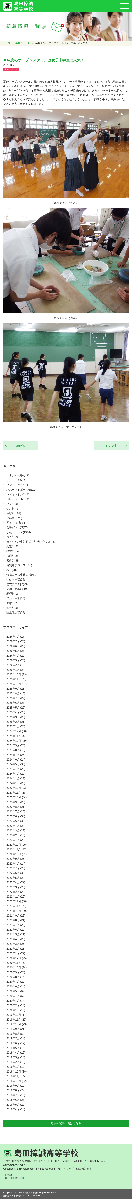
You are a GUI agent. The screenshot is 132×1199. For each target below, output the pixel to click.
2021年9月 (15, 915)
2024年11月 (16, 735)
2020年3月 (15, 1000)
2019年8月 (15, 1033)
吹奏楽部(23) (14, 518)
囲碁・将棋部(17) (17, 522)
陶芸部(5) (12, 607)
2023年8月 (15, 806)
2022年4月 (15, 882)
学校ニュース (22, 43)
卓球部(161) (13, 513)
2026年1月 (15, 669)
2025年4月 (15, 712)
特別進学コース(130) (19, 565)
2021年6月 (15, 929)
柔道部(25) (12, 546)
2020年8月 (15, 977)
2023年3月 (15, 830)
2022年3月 (15, 887)
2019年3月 (15, 1057)
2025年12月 (16, 674)
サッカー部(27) (15, 480)
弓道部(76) (12, 536)
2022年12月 (16, 844)
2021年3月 (15, 943)
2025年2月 (15, 721)
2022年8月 (15, 863)
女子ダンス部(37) (17, 527)
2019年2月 (15, 1062)
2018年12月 (16, 1071)
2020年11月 (16, 962)
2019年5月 (15, 1047)
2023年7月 (15, 811)
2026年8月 (15, 636)
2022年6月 (15, 872)
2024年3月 (15, 773)
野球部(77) (12, 603)
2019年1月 (15, 1066)
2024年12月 (16, 731)
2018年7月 (15, 1095)
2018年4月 (15, 1109)
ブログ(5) (12, 503)
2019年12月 (16, 1014)
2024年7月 (15, 754)
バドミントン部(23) (18, 494)
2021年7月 (15, 925)
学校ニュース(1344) (18, 532)
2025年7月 (15, 698)
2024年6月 (15, 759)
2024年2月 (15, 778)
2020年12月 (16, 958)
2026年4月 (15, 655)
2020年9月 (15, 972)
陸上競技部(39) (15, 612)
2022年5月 (15, 877)
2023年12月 (16, 787)
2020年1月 (15, 1010)
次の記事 (20, 445)
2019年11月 (16, 1019)
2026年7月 (15, 641)
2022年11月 (16, 849)
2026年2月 (15, 665)
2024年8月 (15, 750)
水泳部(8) (12, 555)
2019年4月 (15, 1052)
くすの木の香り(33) (18, 475)
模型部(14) (12, 551)
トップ (6, 43)
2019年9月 (15, 1028)
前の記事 (113, 445)
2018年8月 (15, 1090)
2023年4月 (15, 825)
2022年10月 (16, 854)
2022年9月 (15, 858)
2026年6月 (15, 646)
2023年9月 (15, 802)
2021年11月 (16, 906)
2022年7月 (15, 868)
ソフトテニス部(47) (18, 485)
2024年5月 (15, 764)
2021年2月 (15, 948)
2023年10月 (16, 797)
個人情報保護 (84, 1168)
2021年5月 (15, 934)
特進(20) (11, 570)
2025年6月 (15, 702)
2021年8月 (15, 920)
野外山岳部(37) (15, 598)
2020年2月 (15, 1005)
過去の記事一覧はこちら (66, 1123)
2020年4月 (15, 996)
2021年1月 (15, 953)
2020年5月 (15, 991)
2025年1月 (15, 726)
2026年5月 (15, 650)
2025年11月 (16, 679)
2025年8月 (15, 693)
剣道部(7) (12, 508)
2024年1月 (15, 783)
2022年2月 (15, 891)
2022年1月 (15, 896)
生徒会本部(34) (15, 579)
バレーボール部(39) (18, 499)
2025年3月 (15, 717)
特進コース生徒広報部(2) (21, 574)
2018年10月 (16, 1081)
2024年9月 (15, 745)
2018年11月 (16, 1076)
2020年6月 (15, 986)
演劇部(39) (12, 560)
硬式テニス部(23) (17, 584)
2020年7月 (15, 981)
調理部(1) (12, 593)
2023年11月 (16, 792)
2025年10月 (16, 684)
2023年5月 (15, 821)
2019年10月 (16, 1024)
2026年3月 (15, 660)
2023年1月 (15, 840)
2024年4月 (15, 769)
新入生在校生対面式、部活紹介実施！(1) (31, 541)
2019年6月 (15, 1043)
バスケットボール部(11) (21, 489)
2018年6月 (15, 1099)
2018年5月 (15, 1104)
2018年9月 (15, 1085)
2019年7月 (15, 1038)
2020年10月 (16, 967)
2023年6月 (15, 816)
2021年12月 (16, 901)
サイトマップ (66, 1168)
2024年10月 (16, 740)
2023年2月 (15, 835)
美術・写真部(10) (17, 588)
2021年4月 (15, 939)
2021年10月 (16, 910)
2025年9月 (15, 688)
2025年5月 (15, 707)
